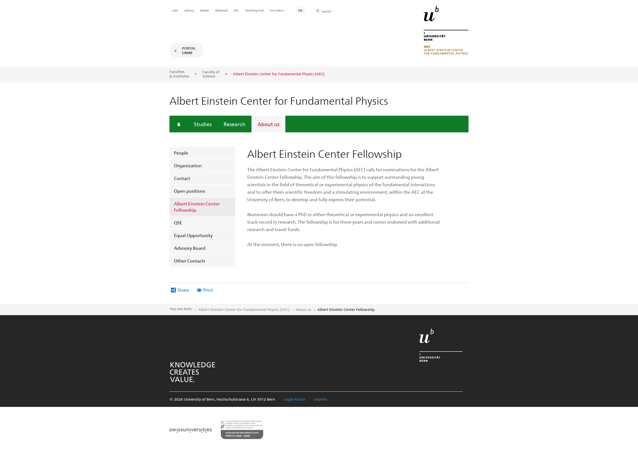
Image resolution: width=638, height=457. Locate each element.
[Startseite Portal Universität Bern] (446, 30)
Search (326, 11)
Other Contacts (189, 261)
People (181, 153)
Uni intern (277, 10)
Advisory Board (189, 248)
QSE (178, 222)
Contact (182, 178)
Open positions (189, 191)
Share (183, 290)
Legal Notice (294, 399)
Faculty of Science (211, 74)
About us (268, 123)
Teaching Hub (254, 10)
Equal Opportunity (193, 235)
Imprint (320, 399)
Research (234, 123)
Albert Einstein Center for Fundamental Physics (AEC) (244, 309)
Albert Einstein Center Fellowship (197, 206)
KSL (236, 10)
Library (189, 10)
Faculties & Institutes (179, 74)
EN (300, 10)
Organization (188, 165)
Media (204, 10)
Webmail (221, 10)
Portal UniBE (189, 50)
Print (208, 290)
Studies (203, 123)
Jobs (175, 10)
